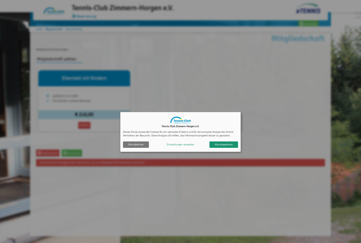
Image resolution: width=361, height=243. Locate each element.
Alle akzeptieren (224, 144)
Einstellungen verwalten (180, 144)
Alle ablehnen (136, 144)
